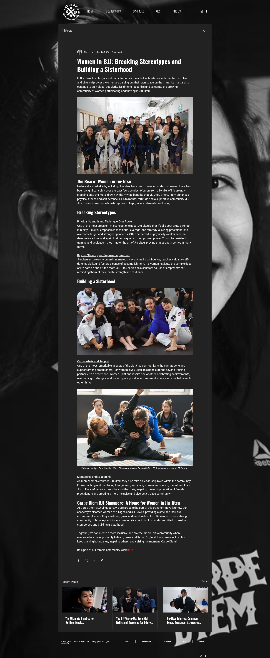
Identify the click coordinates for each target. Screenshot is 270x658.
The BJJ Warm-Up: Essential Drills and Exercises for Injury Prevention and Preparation (133, 620)
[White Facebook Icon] (206, 11)
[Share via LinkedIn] (93, 560)
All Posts (67, 30)
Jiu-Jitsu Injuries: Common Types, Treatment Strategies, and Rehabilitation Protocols (183, 620)
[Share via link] (101, 560)
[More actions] (191, 52)
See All (205, 581)
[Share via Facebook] (78, 560)
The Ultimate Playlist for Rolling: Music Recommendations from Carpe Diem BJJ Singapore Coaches (83, 620)
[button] (204, 30)
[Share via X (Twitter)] (86, 560)
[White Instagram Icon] (202, 11)
